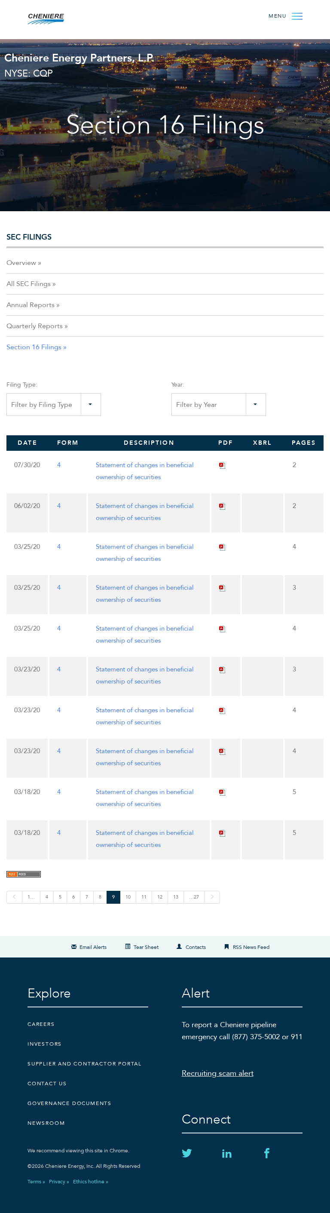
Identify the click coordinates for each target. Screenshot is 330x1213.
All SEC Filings (28, 284)
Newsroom (46, 1123)
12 (159, 897)
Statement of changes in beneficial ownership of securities (145, 471)
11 (144, 897)
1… (31, 897)
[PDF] (222, 465)
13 (175, 897)
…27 (194, 897)
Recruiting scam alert (218, 1073)
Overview (21, 263)
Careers (41, 1024)
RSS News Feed (251, 947)
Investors (45, 1044)
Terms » (36, 1181)
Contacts (196, 947)
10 (128, 897)
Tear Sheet (146, 947)
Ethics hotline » (90, 1181)
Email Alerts (93, 947)
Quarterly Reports (34, 326)
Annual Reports (30, 305)
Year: (177, 385)
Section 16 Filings (33, 347)
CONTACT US (47, 1083)
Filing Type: (21, 385)
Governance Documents (70, 1103)
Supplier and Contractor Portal (85, 1063)
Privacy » (59, 1181)
